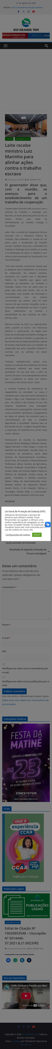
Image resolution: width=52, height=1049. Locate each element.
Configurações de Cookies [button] (18, 534)
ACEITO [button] (37, 534)
